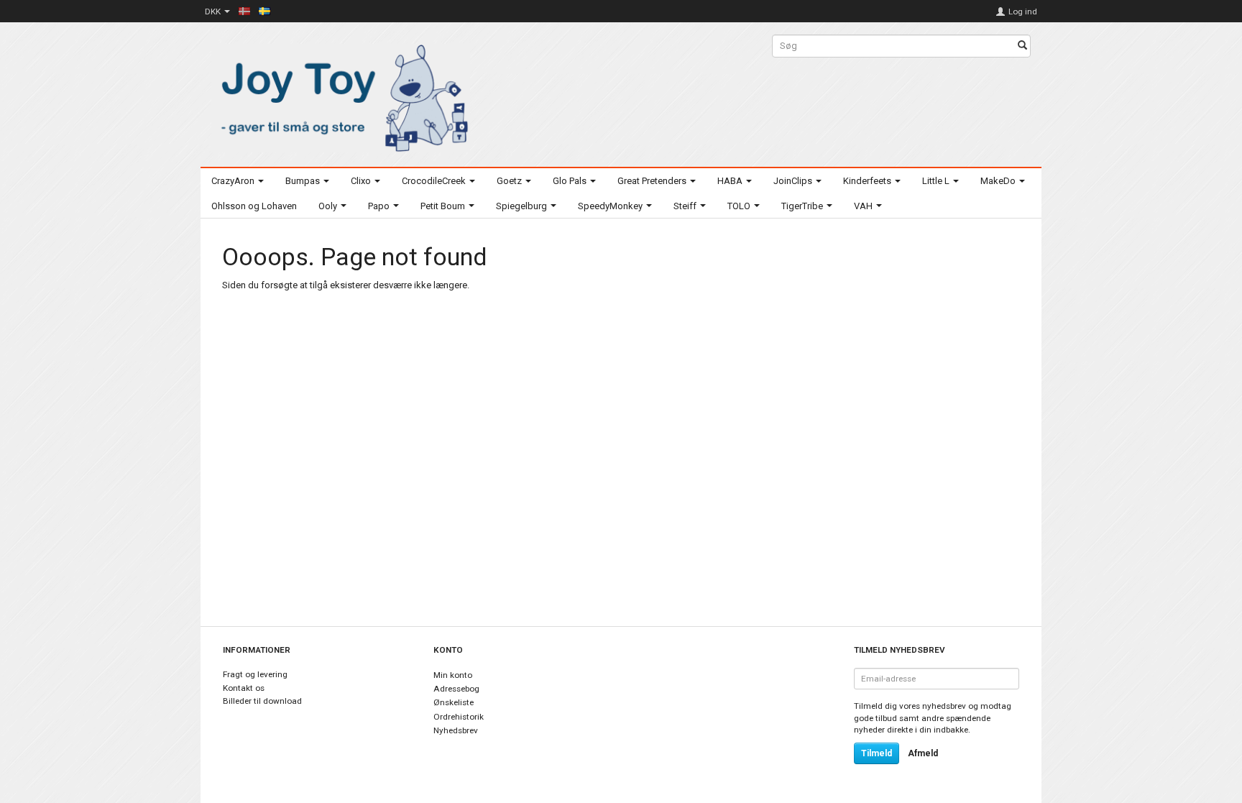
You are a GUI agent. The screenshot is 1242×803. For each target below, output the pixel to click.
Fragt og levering (255, 674)
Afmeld (923, 753)
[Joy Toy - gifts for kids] (340, 95)
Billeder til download (262, 701)
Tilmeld (876, 753)
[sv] (264, 11)
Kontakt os (243, 688)
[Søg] (1022, 46)
